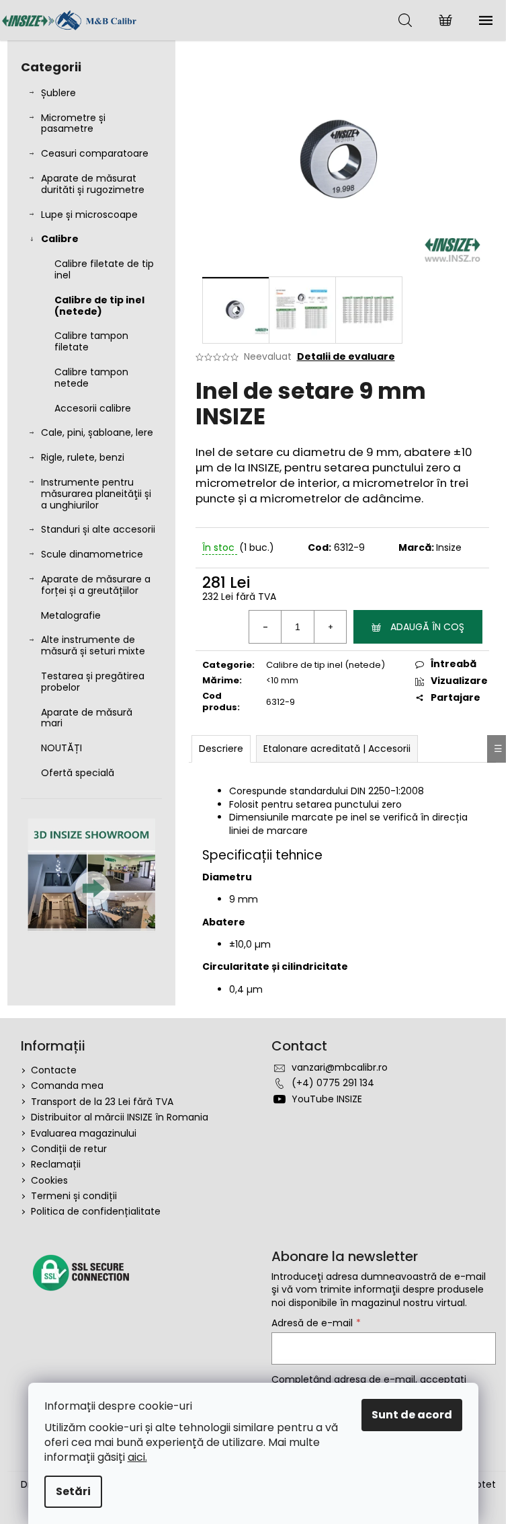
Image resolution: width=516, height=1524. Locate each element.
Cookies (49, 1180)
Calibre (60, 238)
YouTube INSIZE (327, 1099)
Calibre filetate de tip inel (104, 269)
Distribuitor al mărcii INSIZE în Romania (119, 1117)
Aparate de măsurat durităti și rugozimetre (92, 184)
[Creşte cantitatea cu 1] (330, 627)
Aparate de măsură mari (86, 718)
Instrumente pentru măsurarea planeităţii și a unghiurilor (96, 493)
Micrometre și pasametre (73, 123)
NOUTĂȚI (61, 748)
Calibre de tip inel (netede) (99, 305)
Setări (73, 1491)
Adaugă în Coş (427, 627)
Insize (449, 547)
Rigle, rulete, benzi (82, 457)
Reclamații (56, 1164)
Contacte (54, 1070)
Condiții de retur (69, 1148)
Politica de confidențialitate (96, 1211)
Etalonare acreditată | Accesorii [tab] (337, 748)
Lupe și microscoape (89, 214)
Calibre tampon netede (91, 377)
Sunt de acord (412, 1414)
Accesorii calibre (92, 408)
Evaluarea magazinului (83, 1133)
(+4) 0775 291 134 (333, 1083)
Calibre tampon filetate (91, 341)
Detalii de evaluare (346, 356)
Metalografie (71, 615)
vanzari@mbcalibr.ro (340, 1067)
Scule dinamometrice (92, 554)
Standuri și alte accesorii (98, 529)
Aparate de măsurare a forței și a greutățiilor (95, 584)
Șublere (58, 93)
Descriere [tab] (221, 748)
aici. (137, 1457)
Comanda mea (67, 1085)
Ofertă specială (77, 772)
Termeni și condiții (74, 1196)
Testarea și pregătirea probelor (92, 681)
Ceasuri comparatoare (94, 153)
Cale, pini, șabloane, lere (97, 432)
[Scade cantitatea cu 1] (265, 627)
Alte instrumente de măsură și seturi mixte (93, 645)
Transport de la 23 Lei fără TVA (102, 1101)
